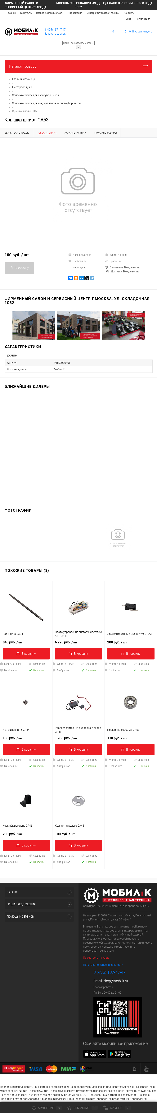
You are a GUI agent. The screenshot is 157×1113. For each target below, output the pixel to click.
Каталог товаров (22, 66)
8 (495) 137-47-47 (55, 29)
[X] (86, 278)
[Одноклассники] (76, 278)
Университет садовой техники (103, 13)
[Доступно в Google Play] (119, 1053)
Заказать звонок (54, 33)
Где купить (26, 13)
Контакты (129, 13)
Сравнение (116, 261)
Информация (75, 13)
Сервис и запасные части (49, 13)
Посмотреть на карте (96, 957)
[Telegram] (92, 278)
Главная (11, 13)
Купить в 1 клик (118, 255)
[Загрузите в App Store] (94, 1053)
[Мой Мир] (81, 278)
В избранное (80, 261)
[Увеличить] (78, 190)
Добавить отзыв (82, 255)
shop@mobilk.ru (115, 981)
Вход (128, 18)
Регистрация (143, 18)
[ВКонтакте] (70, 278)
